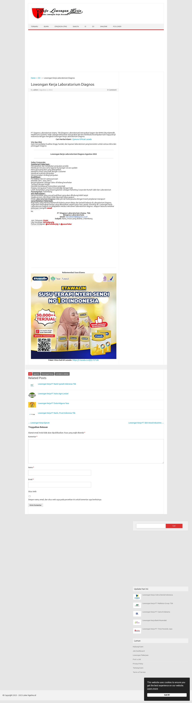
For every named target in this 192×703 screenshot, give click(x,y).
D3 (93, 26)
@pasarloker (66, 224)
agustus (36, 374)
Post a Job (137, 659)
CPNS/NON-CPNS (60, 26)
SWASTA (76, 26)
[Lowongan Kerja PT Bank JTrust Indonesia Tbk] (32, 418)
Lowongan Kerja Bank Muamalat (154, 620)
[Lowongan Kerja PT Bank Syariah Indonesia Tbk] (32, 389)
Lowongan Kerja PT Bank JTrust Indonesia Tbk (56, 413)
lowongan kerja (47, 374)
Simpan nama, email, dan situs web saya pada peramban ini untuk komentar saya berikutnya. (65, 500)
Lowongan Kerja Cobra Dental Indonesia (157, 595)
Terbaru (34, 26)
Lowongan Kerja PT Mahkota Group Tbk (157, 603)
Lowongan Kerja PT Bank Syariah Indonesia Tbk (57, 384)
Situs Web (32, 491)
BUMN (46, 26)
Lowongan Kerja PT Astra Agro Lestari (53, 394)
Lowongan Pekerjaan (141, 655)
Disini (45, 220)
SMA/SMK (103, 26)
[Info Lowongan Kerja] (56, 19)
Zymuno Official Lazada (82, 139)
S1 (85, 26)
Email (31, 479)
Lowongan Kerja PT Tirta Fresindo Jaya (157, 629)
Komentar (32, 437)
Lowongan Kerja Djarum (39, 423)
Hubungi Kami (138, 647)
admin (35, 90)
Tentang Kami (138, 668)
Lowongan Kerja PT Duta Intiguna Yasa (53, 403)
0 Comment (112, 90)
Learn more (152, 688)
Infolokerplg (48, 222)
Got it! (167, 695)
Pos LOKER (117, 26)
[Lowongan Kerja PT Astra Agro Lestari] (32, 399)
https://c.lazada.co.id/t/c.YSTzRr (86, 360)
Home (33, 78)
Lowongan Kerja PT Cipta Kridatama (156, 612)
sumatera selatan (62, 374)
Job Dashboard (139, 651)
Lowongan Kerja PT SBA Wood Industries (146, 423)
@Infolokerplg (52, 224)
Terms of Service (139, 672)
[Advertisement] (96, 51)
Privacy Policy (138, 664)
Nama (31, 467)
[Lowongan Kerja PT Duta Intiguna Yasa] (32, 409)
